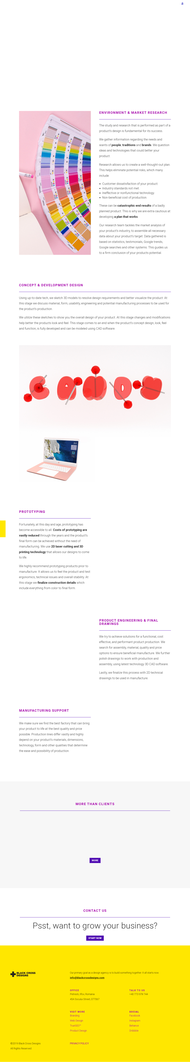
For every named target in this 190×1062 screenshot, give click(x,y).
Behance (134, 1025)
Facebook (134, 1015)
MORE (95, 860)
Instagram (134, 1020)
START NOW (95, 938)
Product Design (78, 1030)
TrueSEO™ (75, 1025)
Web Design (76, 1020)
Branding (74, 1015)
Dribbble (134, 1030)
